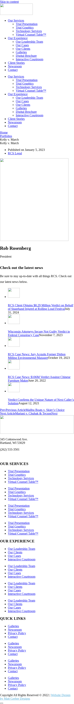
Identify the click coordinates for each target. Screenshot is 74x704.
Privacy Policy (17, 633)
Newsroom (15, 66)
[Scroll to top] (1, 703)
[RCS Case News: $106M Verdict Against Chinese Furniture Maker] (14, 368)
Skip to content (9, 1)
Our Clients (23, 48)
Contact (13, 69)
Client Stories (16, 62)
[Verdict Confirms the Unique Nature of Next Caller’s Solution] (14, 391)
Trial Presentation (26, 24)
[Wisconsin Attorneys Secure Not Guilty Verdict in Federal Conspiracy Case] (14, 323)
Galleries (21, 52)
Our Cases (22, 45)
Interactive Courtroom (29, 59)
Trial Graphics (25, 27)
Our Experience (18, 38)
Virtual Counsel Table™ (31, 34)
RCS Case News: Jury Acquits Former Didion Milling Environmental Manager (37, 356)
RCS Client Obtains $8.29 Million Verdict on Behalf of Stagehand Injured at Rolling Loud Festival (40, 307)
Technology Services (29, 31)
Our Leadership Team (29, 41)
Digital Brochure (26, 55)
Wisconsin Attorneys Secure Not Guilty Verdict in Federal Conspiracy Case (39, 333)
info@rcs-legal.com (12, 456)
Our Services (16, 20)
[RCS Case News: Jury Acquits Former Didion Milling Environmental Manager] (14, 345)
